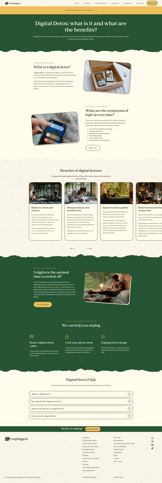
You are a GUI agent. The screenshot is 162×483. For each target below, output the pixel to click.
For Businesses (118, 449)
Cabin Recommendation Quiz (123, 443)
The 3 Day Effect (43, 304)
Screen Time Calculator (90, 458)
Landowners (127, 3)
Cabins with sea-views (90, 446)
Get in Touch (117, 461)
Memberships (118, 440)
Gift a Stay (139, 3)
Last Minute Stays (88, 452)
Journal (84, 461)
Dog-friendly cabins (89, 440)
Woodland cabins (88, 449)
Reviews (85, 455)
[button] (72, 248)
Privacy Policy (118, 477)
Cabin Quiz (115, 3)
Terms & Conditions (89, 477)
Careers (116, 458)
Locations (85, 437)
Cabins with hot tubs (89, 443)
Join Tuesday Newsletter (90, 467)
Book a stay (152, 3)
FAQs (115, 455)
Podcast (85, 464)
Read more (93, 148)
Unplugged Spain (88, 470)
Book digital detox (92, 429)
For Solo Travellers (119, 446)
